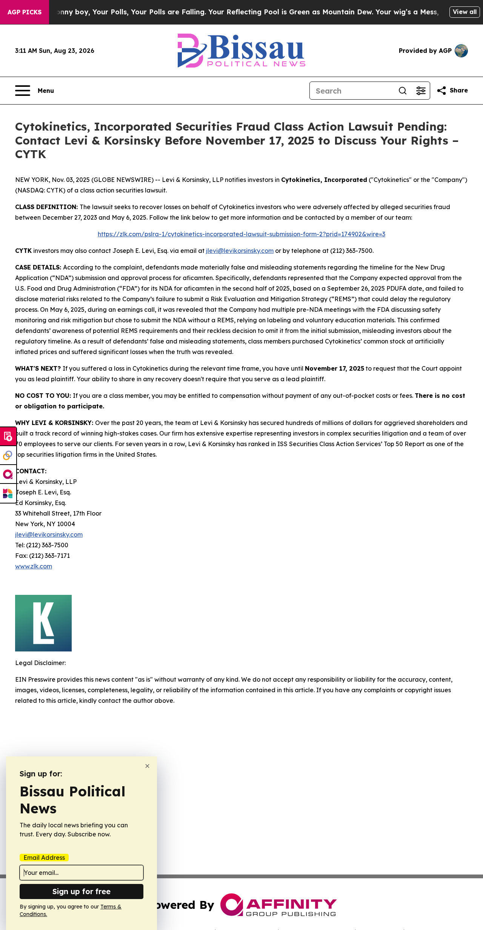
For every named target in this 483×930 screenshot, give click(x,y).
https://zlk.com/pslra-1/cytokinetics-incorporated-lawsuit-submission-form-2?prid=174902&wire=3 (241, 234)
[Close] (147, 766)
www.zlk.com (33, 566)
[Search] (403, 90)
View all (465, 11)
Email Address (44, 857)
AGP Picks (25, 12)
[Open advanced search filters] (421, 90)
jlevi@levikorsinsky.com (240, 250)
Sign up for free (81, 891)
